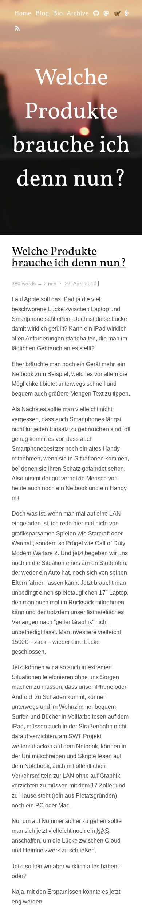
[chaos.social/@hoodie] (106, 13)
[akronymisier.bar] (127, 13)
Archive (78, 13)
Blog (42, 13)
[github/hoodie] (96, 13)
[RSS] (17, 28)
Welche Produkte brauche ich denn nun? (69, 258)
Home (23, 13)
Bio (58, 13)
